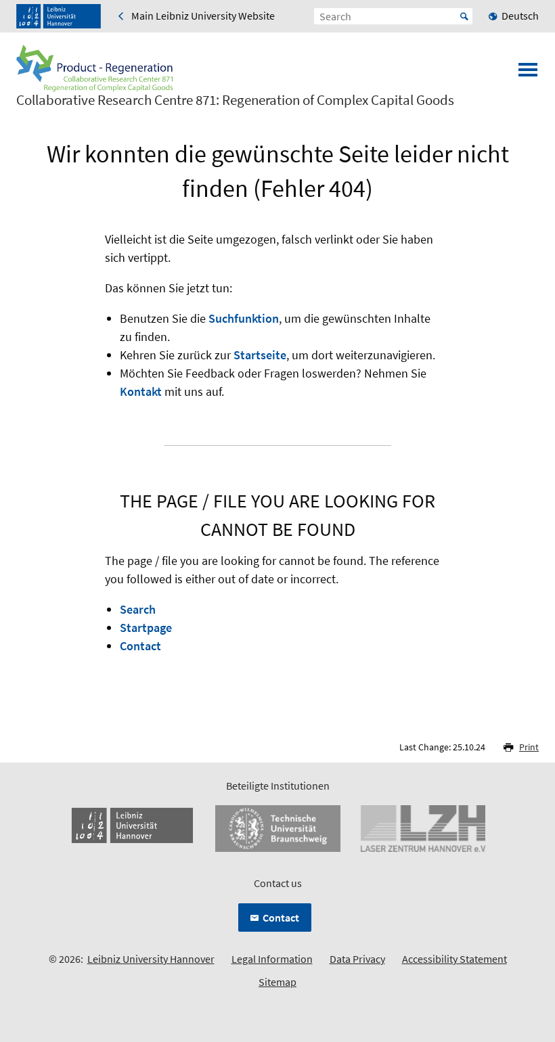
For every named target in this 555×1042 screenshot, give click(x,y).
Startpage (146, 627)
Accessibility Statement (454, 959)
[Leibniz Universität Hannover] (58, 16)
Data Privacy (357, 959)
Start (464, 16)
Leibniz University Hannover (151, 959)
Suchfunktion (243, 318)
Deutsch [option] (520, 15)
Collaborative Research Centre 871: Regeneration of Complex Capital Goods (235, 100)
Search (138, 609)
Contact (140, 646)
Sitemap (277, 982)
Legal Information (272, 959)
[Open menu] (528, 73)
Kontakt (141, 391)
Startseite (260, 355)
